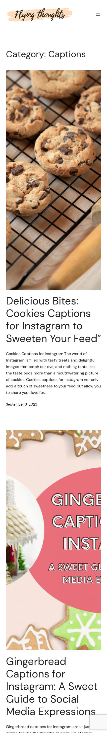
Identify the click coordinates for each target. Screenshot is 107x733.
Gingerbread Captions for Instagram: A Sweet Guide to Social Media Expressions (52, 686)
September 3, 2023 (21, 404)
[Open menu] (98, 15)
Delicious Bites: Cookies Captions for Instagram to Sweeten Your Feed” (53, 320)
